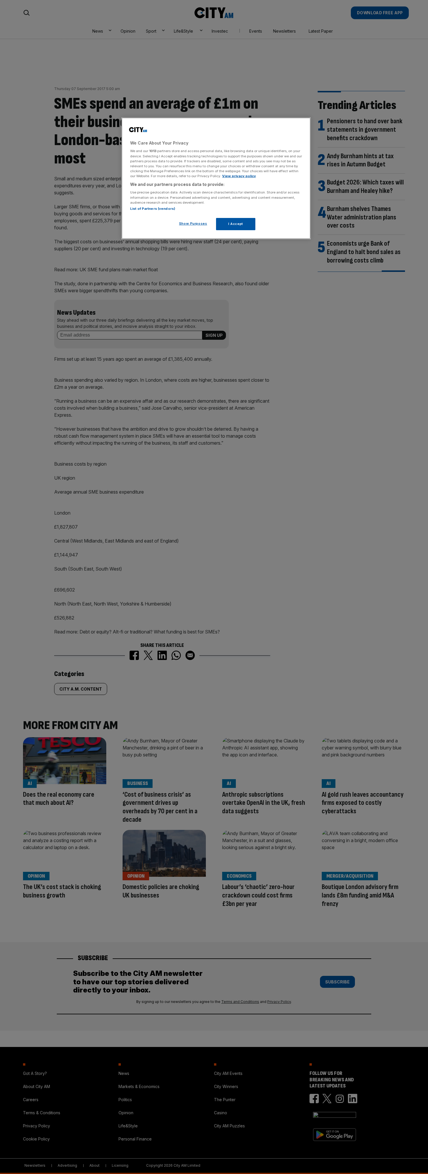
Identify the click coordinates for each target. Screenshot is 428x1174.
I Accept (235, 224)
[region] (216, 178)
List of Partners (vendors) (152, 209)
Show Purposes (193, 223)
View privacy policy (239, 176)
